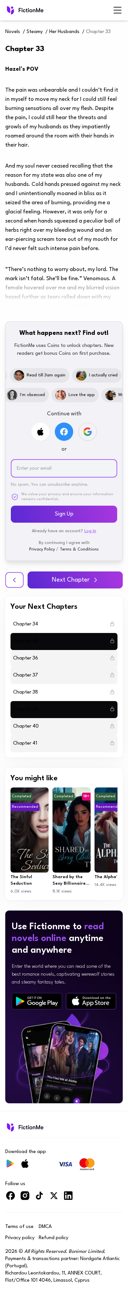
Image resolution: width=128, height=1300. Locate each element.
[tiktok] (39, 1198)
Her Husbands (64, 31)
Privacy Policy (42, 549)
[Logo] (24, 10)
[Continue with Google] (87, 432)
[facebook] (10, 1198)
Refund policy (53, 1238)
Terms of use (19, 1226)
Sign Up (64, 514)
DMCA (45, 1226)
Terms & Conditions (79, 549)
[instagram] (25, 1198)
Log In (90, 531)
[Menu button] (117, 10)
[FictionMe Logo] (24, 1127)
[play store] (37, 1001)
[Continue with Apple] (40, 432)
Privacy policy (19, 1238)
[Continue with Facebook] (64, 432)
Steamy (35, 31)
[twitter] (54, 1198)
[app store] (91, 1001)
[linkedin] (68, 1198)
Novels (12, 31)
